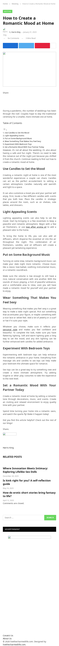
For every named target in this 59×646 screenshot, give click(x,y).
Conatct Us (8, 635)
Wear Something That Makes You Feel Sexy (23, 141)
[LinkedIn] (3, 101)
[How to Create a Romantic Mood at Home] (29, 69)
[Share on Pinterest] (42, 45)
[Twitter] (3, 98)
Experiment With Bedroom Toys (18, 144)
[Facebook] (3, 95)
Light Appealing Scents (14, 135)
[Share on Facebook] (10, 45)
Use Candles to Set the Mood (17, 132)
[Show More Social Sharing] (53, 45)
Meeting (7, 11)
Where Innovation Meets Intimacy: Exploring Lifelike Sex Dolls (25, 470)
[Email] (3, 107)
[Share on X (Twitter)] (26, 45)
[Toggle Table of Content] (5, 130)
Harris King (15, 32)
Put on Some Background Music (18, 138)
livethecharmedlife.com (14, 644)
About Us (7, 638)
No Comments (13, 38)
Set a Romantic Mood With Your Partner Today (24, 147)
